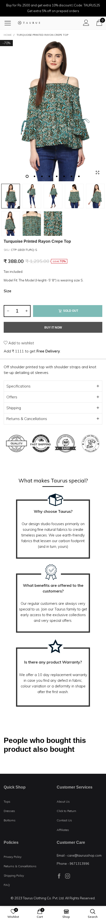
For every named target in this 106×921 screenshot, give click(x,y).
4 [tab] (49, 176)
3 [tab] (41, 176)
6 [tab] (64, 176)
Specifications (18, 386)
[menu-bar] (9, 23)
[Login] (86, 22)
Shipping (13, 407)
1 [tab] (27, 176)
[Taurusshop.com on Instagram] (67, 876)
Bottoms (10, 820)
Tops (7, 801)
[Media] (97, 173)
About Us (63, 801)
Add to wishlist (20, 343)
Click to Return (66, 811)
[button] (8, 311)
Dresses (9, 811)
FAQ (7, 885)
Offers (11, 397)
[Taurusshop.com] (28, 23)
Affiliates (63, 830)
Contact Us (64, 820)
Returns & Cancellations (26, 418)
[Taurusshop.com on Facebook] (59, 876)
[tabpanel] (53, 110)
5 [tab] (56, 176)
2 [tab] (34, 176)
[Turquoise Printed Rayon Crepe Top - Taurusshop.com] (53, 110)
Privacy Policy (12, 857)
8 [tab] (78, 176)
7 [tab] (71, 176)
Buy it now (53, 327)
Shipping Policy (14, 875)
